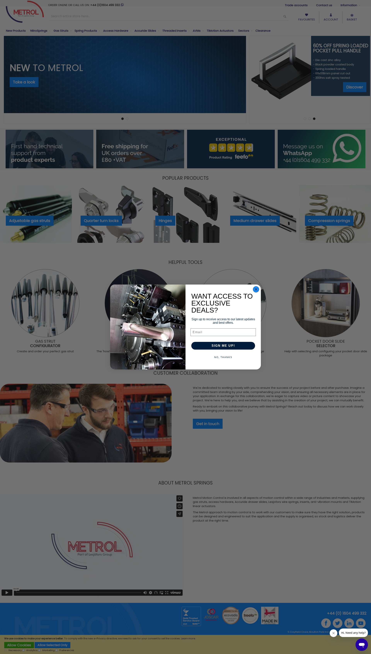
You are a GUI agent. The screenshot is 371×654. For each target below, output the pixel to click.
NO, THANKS (223, 357)
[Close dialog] (256, 289)
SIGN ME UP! (223, 345)
